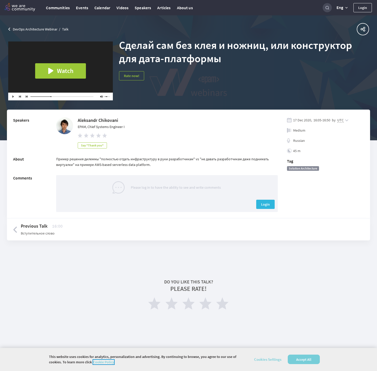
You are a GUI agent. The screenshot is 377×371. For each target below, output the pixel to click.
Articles (164, 7)
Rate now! (131, 75)
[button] (342, 7)
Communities (58, 7)
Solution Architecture (303, 168)
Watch (65, 71)
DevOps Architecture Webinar (35, 29)
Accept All (303, 359)
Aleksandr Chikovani (98, 120)
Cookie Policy (103, 362)
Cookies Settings (267, 359)
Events (82, 7)
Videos (122, 7)
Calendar (102, 7)
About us (185, 7)
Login (362, 7)
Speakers (143, 7)
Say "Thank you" (92, 145)
